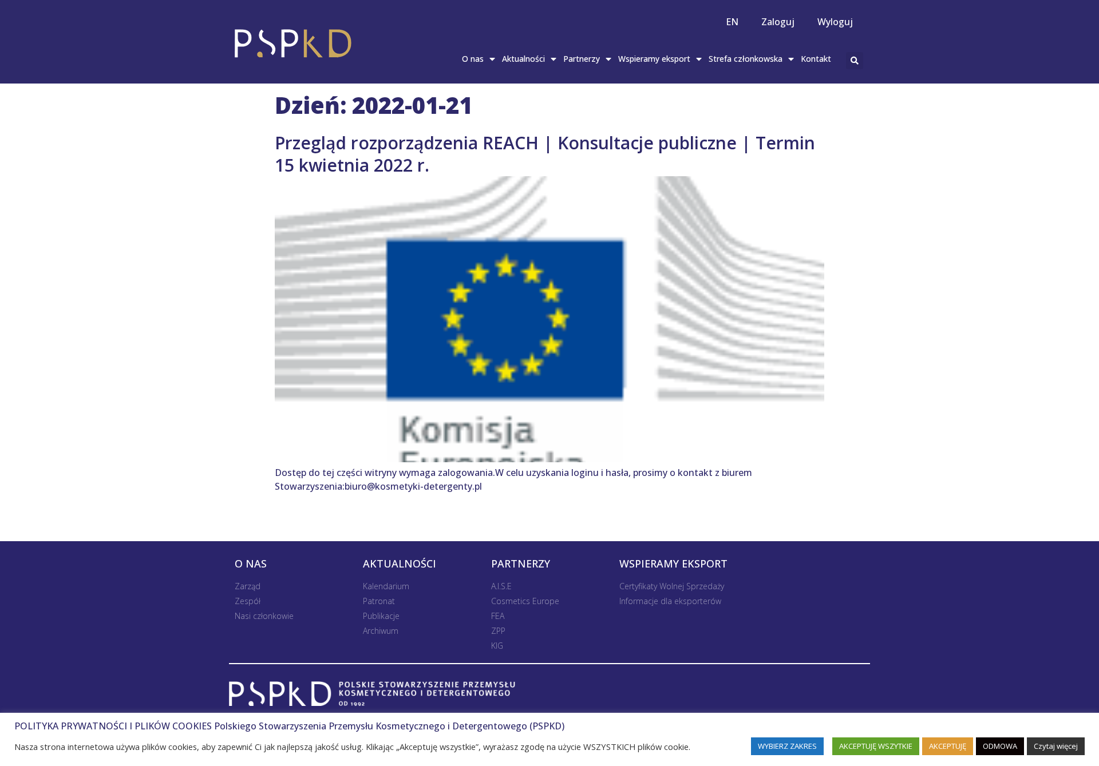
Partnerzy (581, 58)
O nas (473, 58)
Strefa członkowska (745, 58)
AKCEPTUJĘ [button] (947, 746)
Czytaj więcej (1056, 746)
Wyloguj (835, 21)
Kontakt (816, 58)
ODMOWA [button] (1000, 746)
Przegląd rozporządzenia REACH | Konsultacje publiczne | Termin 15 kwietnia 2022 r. (545, 154)
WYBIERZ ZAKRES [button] (787, 746)
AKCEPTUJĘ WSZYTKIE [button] (875, 746)
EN (732, 21)
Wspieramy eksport (654, 58)
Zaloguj (777, 21)
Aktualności (523, 58)
